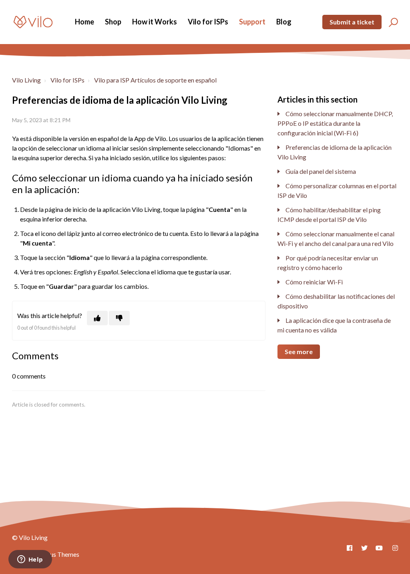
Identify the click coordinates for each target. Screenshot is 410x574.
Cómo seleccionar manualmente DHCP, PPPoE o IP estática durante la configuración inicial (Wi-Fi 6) (335, 123)
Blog (283, 21)
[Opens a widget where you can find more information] (30, 560)
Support (252, 21)
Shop (113, 21)
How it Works (154, 21)
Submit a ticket (352, 22)
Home (84, 21)
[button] (392, 22)
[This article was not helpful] (119, 318)
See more (299, 351)
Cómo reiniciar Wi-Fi (314, 282)
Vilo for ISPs (208, 21)
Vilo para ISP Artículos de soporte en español (155, 80)
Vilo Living (26, 80)
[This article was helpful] (97, 318)
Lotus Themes (60, 554)
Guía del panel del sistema (320, 171)
